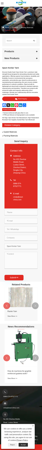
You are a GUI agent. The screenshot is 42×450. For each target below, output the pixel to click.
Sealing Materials (27, 27)
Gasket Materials (10, 132)
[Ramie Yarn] (21, 297)
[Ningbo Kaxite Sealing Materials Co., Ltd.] (21, 1)
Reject (12, 445)
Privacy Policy (22, 440)
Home (7, 27)
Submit (14, 277)
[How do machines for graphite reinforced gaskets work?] (21, 348)
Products (15, 27)
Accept (23, 445)
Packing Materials (11, 30)
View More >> (12, 316)
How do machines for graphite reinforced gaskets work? (19, 372)
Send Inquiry (22, 99)
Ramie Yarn (12, 311)
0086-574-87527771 (10, 396)
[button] (6, 305)
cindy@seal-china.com (11, 408)
